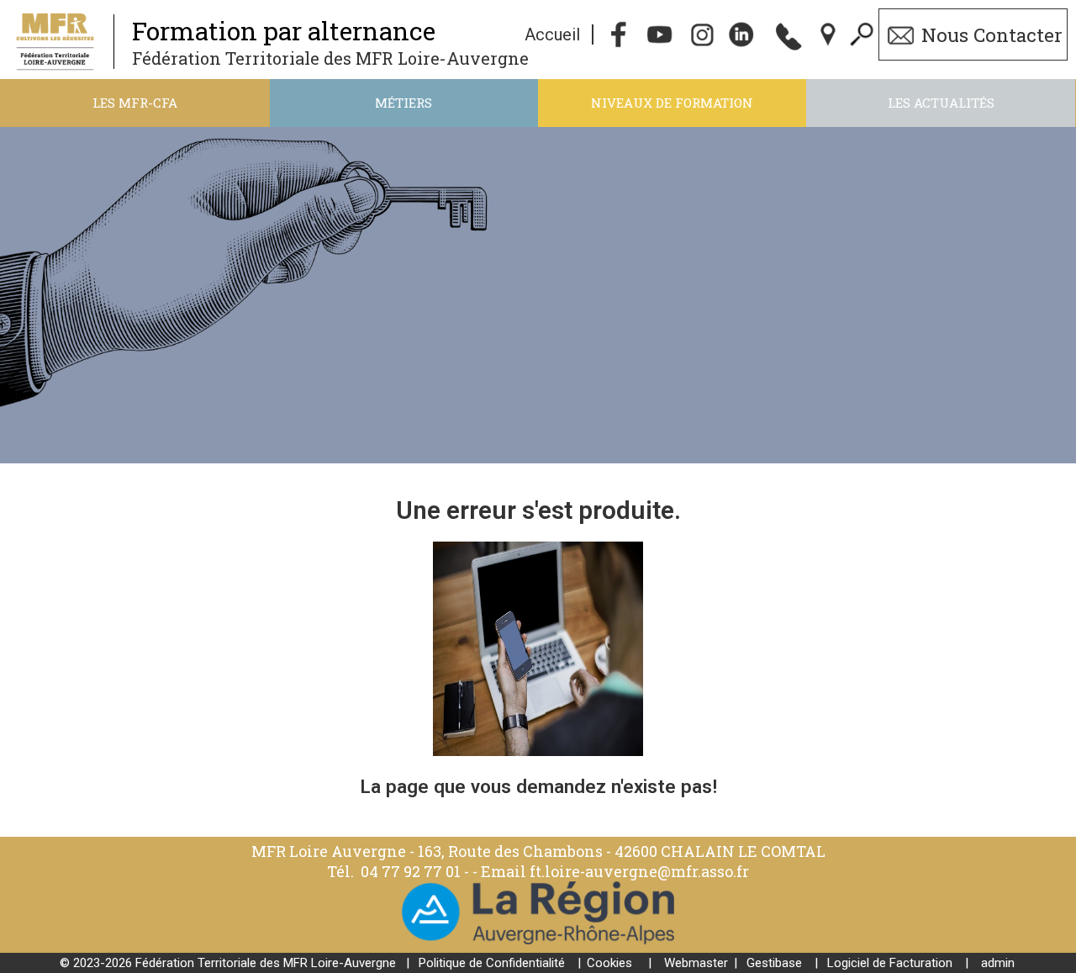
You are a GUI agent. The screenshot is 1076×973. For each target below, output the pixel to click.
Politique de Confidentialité (492, 962)
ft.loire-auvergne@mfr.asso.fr (639, 871)
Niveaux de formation (672, 102)
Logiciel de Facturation (889, 962)
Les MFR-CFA (134, 102)
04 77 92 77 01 (412, 871)
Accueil (552, 34)
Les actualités (941, 102)
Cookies (609, 962)
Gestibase (774, 962)
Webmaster (696, 962)
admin (998, 962)
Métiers (403, 102)
